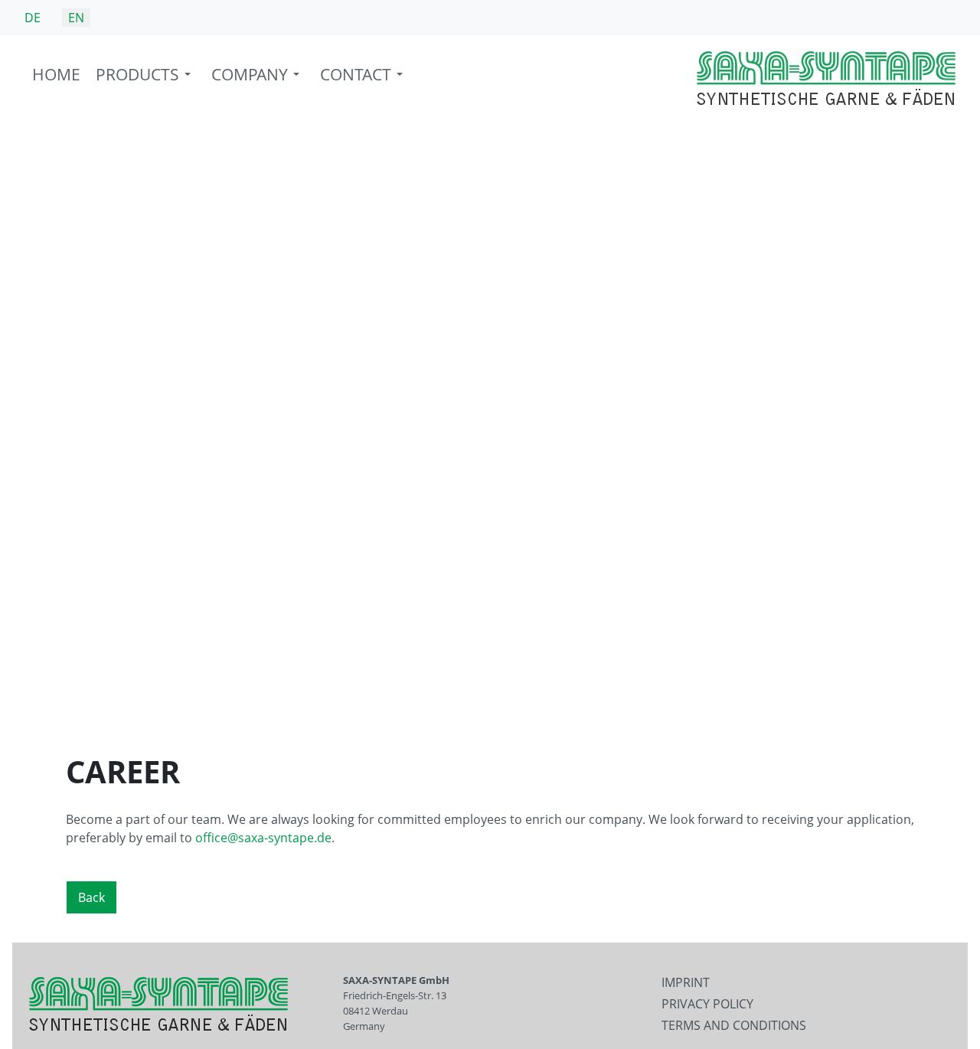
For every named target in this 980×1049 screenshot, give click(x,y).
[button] (146, 78)
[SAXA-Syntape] (826, 77)
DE (32, 17)
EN (76, 17)
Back (91, 897)
